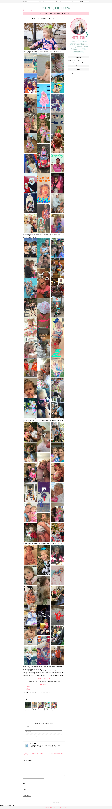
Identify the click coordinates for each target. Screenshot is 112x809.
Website (24, 789)
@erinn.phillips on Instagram (78, 62)
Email (24, 783)
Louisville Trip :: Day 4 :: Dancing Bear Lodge (27, 710)
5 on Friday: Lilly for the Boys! (46, 709)
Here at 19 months (44, 682)
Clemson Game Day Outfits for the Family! (53, 709)
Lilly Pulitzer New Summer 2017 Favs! (56, 753)
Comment (25, 765)
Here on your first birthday (44, 678)
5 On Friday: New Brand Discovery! (34, 709)
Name (24, 777)
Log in (66, 807)
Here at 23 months (44, 684)
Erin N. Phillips (56, 8)
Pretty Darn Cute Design (59, 807)
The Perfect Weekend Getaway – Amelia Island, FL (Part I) (40, 710)
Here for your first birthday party (43, 679)
